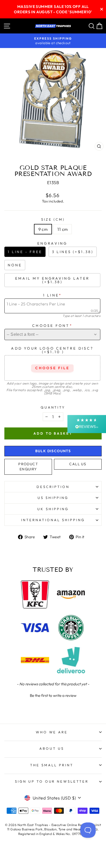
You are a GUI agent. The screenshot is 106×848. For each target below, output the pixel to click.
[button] (53, 694)
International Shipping (53, 520)
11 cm (62, 229)
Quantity (53, 407)
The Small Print (51, 765)
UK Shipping (53, 509)
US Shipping (53, 498)
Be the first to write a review (53, 695)
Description (53, 487)
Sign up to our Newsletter (52, 781)
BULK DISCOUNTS (53, 451)
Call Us (77, 464)
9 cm (43, 229)
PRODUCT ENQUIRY (28, 466)
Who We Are (52, 732)
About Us (51, 748)
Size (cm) (53, 219)
